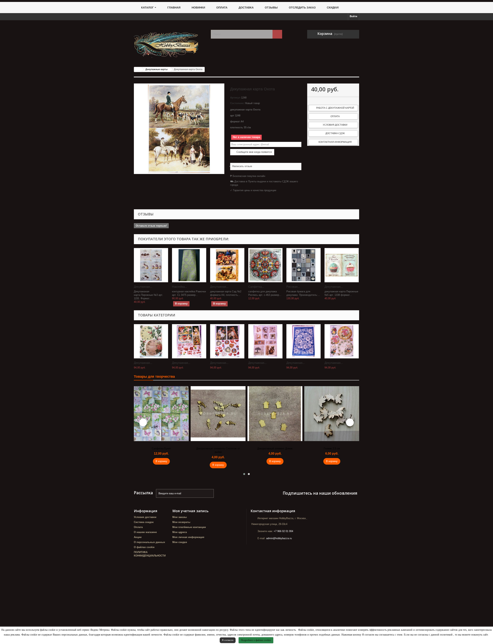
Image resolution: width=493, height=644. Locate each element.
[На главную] (138, 69)
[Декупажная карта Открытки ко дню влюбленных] (189, 341)
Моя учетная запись (190, 511)
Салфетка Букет (161, 448)
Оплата (335, 116)
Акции (138, 537)
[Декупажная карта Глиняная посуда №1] (265, 341)
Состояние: (237, 103)
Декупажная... (143, 286)
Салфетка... (256, 286)
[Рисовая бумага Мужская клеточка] (303, 265)
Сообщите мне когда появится (254, 151)
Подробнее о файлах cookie (256, 640)
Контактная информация (335, 142)
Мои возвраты (181, 522)
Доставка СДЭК (335, 133)
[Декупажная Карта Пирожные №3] (151, 265)
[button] (244, 474)
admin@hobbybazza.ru (279, 538)
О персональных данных (149, 542)
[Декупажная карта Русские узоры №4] (303, 341)
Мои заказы (179, 517)
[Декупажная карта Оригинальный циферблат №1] (341, 341)
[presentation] (143, 422)
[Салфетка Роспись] (265, 265)
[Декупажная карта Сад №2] (227, 265)
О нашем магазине (145, 532)
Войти (353, 16)
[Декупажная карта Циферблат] (151, 341)
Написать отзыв (242, 166)
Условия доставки (335, 125)
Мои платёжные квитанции (189, 527)
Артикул (235, 97)
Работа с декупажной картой (335, 108)
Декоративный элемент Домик (275, 448)
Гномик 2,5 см (332, 448)
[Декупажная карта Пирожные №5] (341, 265)
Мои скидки (179, 542)
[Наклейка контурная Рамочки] (189, 265)
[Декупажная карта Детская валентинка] (227, 341)
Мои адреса (179, 532)
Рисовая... (293, 286)
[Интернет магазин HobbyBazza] (169, 42)
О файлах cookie (144, 547)
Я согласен (227, 640)
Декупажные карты (156, 69)
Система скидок (144, 522)
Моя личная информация (188, 537)
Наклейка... (179, 286)
